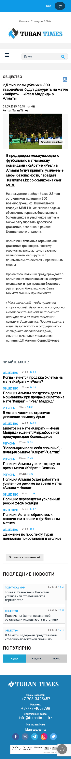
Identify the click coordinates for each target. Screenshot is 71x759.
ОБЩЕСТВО (12, 77)
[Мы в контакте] (25, 736)
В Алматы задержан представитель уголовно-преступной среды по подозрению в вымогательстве (31, 639)
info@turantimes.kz (35, 717)
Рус (60, 5)
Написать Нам (35, 724)
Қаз (48, 5)
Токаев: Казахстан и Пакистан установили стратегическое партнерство (27, 596)
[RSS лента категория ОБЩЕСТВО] (65, 79)
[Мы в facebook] (15, 736)
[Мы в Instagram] (44, 736)
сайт (57, 180)
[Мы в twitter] (53, 736)
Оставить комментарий (24, 557)
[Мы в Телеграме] (34, 736)
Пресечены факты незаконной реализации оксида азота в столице (32, 617)
